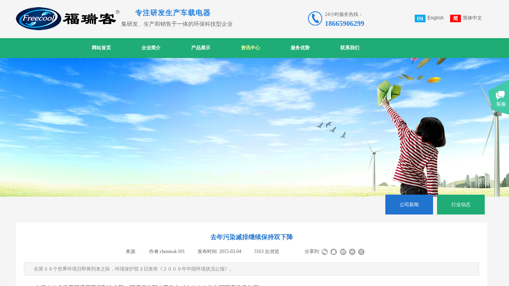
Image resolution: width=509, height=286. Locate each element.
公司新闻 (409, 204)
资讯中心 (250, 47)
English (435, 18)
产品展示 (200, 47)
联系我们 (349, 47)
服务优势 (300, 47)
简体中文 (472, 18)
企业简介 (151, 47)
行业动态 (460, 204)
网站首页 (101, 47)
